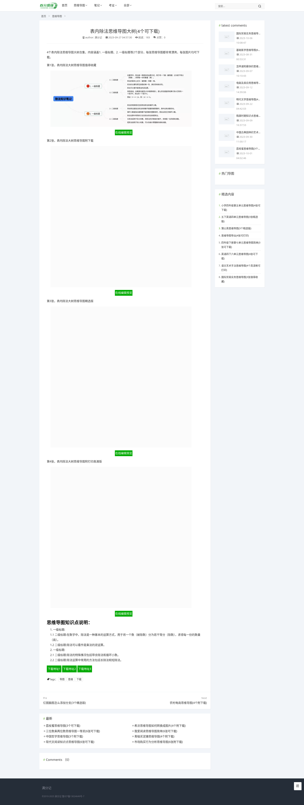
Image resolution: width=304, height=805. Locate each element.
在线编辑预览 (123, 132)
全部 (126, 5)
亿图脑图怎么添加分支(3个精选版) (64, 703)
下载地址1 (54, 669)
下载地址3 (84, 669)
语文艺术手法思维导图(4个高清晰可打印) (240, 268)
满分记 (58, 796)
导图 (62, 679)
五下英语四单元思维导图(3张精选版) (239, 219)
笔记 (97, 5)
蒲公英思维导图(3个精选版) (236, 228)
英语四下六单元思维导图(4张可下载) (239, 256)
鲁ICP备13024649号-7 (73, 796)
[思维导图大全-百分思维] (49, 7)
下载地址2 (69, 669)
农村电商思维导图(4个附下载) (188, 703)
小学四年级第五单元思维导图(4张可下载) (240, 207)
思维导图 (79, 5)
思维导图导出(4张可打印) (235, 235)
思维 (70, 679)
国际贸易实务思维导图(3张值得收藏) (239, 279)
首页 (64, 5)
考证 (112, 5)
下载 (79, 679)
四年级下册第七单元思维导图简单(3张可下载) (240, 245)
